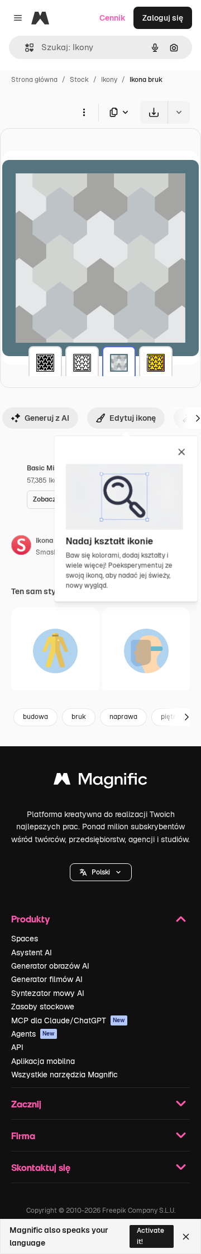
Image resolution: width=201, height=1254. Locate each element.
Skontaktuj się (40, 1167)
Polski (101, 872)
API (17, 1047)
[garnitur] (55, 651)
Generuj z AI (47, 418)
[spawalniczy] (146, 651)
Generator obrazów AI (50, 966)
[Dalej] (186, 717)
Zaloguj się (162, 18)
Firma (23, 1135)
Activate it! (150, 1236)
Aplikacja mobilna (43, 1061)
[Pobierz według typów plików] (119, 112)
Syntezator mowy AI (47, 993)
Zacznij (26, 1104)
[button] (101, 872)
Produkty (30, 919)
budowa (35, 716)
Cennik (112, 18)
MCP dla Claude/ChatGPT (68, 1020)
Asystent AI (31, 952)
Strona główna (34, 79)
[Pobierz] (154, 112)
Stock (79, 79)
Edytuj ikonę (132, 418)
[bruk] (45, 363)
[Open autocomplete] (24, 47)
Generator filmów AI (47, 979)
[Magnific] (100, 781)
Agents (33, 1034)
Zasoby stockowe (42, 1007)
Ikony (109, 79)
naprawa (123, 716)
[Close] (186, 1236)
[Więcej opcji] (84, 112)
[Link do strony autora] (21, 546)
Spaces (24, 939)
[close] (181, 452)
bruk (78, 716)
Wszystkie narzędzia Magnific (64, 1075)
